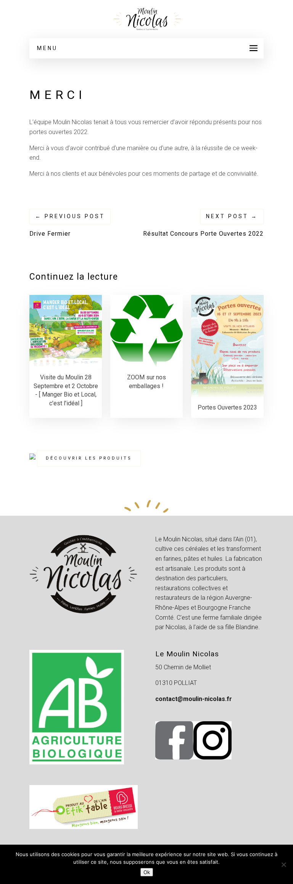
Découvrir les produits (89, 458)
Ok (146, 872)
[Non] (283, 864)
